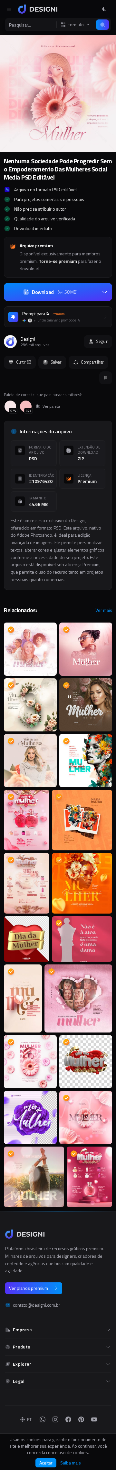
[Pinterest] (81, 1419)
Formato (76, 24)
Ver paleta (51, 406)
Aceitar (46, 1462)
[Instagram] (55, 1419)
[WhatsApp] (42, 1419)
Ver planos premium (28, 1288)
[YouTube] (94, 1419)
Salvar (56, 362)
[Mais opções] (104, 292)
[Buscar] (102, 24)
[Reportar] (105, 377)
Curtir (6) (23, 362)
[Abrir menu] (9, 9)
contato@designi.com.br (36, 1305)
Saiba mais (70, 1463)
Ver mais (103, 610)
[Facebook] (68, 1419)
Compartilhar (92, 362)
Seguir (102, 341)
